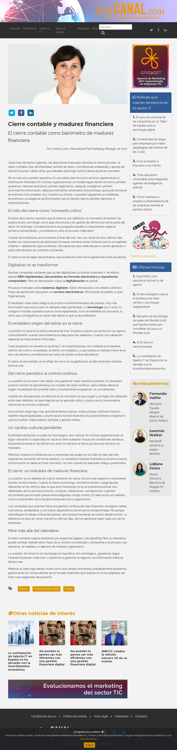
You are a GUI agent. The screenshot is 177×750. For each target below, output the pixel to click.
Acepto (89, 745)
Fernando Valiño (158, 396)
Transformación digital (46, 588)
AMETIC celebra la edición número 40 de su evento (114, 656)
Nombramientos (151, 383)
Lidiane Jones (156, 466)
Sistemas (15, 28)
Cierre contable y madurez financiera (60, 124)
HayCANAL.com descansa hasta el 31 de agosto (148, 280)
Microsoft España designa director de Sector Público (158, 412)
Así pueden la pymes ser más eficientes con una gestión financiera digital (51, 657)
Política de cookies (75, 716)
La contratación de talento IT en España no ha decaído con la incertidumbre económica (20, 661)
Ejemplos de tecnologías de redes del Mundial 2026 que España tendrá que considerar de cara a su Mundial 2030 (150, 325)
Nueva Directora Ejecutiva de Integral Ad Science (157, 483)
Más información (88, 738)
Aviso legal (101, 716)
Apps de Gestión (60, 30)
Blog (95, 28)
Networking (29, 28)
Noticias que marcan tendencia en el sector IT (150, 102)
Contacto (141, 716)
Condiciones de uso (43, 716)
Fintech (69, 588)
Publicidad (121, 716)
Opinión (23, 588)
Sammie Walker (156, 433)
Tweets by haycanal (143, 256)
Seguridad (83, 28)
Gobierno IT (44, 30)
